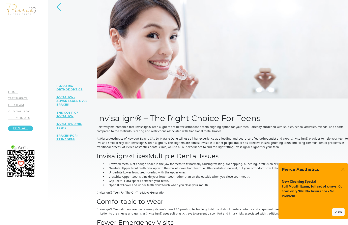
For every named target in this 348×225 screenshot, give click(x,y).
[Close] (343, 169)
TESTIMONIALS (19, 118)
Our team (16, 105)
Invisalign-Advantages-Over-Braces (72, 100)
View (338, 212)
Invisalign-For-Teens (69, 126)
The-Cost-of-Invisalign (68, 114)
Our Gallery (19, 111)
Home (13, 92)
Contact (20, 128)
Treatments (18, 98)
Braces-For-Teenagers (67, 137)
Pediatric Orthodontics (69, 87)
